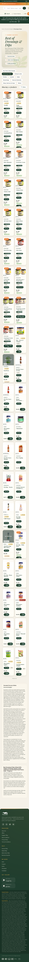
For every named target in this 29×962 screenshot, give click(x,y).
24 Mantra (22, 946)
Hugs (8, 908)
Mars (15, 911)
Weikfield (15, 910)
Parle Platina (11, 923)
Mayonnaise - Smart (7, 429)
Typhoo (22, 918)
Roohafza (17, 938)
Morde (13, 914)
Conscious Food (9, 914)
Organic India (12, 933)
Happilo (3, 934)
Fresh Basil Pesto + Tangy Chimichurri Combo (8, 309)
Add (19, 147)
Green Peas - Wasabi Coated (14, 892)
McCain (10, 942)
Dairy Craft (7, 904)
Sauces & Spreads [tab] (16, 80)
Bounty (21, 930)
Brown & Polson (12, 912)
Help (26, 1)
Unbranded (24, 907)
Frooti (7, 921)
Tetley (20, 910)
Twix (9, 926)
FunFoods (4, 914)
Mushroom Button (12, 898)
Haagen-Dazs (4, 933)
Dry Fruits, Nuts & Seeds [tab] (9, 70)
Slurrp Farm (8, 915)
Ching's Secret (14, 921)
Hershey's (23, 937)
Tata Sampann (11, 934)
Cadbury (19, 934)
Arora (18, 907)
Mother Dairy (7, 910)
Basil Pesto (6, 370)
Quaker (24, 921)
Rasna (16, 945)
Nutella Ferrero (21, 900)
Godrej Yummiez (22, 942)
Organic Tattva (6, 949)
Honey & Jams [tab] (18, 73)
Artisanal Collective (21, 916)
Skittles (18, 919)
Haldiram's (7, 942)
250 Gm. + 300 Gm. (8, 346)
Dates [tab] (18, 77)
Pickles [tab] (5, 77)
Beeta (23, 939)
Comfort (13, 945)
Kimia (18, 922)
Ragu (5, 903)
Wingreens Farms (13, 949)
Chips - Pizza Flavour (23, 893)
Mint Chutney (19, 131)
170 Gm (6, 522)
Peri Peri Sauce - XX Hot (20, 370)
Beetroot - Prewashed (6, 894)
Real (20, 949)
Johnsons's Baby (15, 942)
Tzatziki (6, 105)
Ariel (18, 910)
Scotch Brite (17, 906)
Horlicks (14, 937)
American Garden (15, 908)
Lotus (21, 907)
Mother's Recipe (10, 911)
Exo (10, 939)
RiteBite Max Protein (9, 935)
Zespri (3, 931)
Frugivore (3, 937)
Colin (15, 922)
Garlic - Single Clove (22, 897)
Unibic (5, 918)
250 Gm (18, 169)
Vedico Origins (4, 930)
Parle (17, 911)
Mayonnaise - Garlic (7, 605)
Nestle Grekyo (16, 939)
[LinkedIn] (13, 824)
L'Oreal (15, 918)
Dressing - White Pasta (20, 545)
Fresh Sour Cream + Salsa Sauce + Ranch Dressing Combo (20, 309)
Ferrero (12, 939)
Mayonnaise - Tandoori (19, 605)
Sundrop (10, 921)
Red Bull (10, 951)
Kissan (10, 945)
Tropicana (23, 927)
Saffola (19, 937)
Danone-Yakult (21, 929)
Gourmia (7, 939)
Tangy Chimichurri (19, 106)
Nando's (24, 902)
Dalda (3, 929)
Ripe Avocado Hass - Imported (16, 894)
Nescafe (5, 929)
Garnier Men (15, 943)
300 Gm (6, 112)
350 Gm (18, 432)
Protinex (21, 925)
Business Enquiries (6, 855)
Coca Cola (4, 941)
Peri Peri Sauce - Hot (8, 400)
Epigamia (22, 950)
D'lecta (12, 950)
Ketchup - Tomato (8, 487)
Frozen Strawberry (21, 896)
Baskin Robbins (7, 907)
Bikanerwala (14, 919)
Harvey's (9, 931)
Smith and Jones (12, 904)
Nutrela (16, 929)
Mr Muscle (8, 903)
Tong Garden (11, 922)
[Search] (24, 8)
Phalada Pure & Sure (9, 946)
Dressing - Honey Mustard (8, 576)
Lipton (13, 931)
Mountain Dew (15, 951)
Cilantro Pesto (19, 190)
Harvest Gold (4, 947)
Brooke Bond (21, 935)
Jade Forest (18, 947)
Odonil (3, 908)
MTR (13, 916)
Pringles (13, 947)
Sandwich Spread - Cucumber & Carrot (20, 488)
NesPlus (20, 931)
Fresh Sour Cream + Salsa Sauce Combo (8, 338)
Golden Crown (16, 915)
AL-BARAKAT (21, 933)
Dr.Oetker (7, 937)
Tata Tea (19, 912)
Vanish (14, 935)
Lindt (25, 929)
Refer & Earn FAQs (6, 853)
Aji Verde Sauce (8, 221)
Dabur (10, 900)
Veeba (8, 951)
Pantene (17, 949)
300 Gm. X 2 (20, 287)
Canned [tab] (12, 77)
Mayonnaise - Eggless (7, 664)
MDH (3, 943)
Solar (19, 921)
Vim (26, 919)
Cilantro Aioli (7, 191)
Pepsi (24, 915)
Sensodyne (15, 900)
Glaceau (8, 906)
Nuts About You (18, 914)
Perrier (5, 938)
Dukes (15, 931)
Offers (3, 833)
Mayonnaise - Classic (19, 576)
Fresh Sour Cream (20, 162)
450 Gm (6, 491)
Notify (7, 382)
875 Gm (6, 667)
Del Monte (20, 945)
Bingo (11, 906)
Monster (7, 916)
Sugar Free (17, 933)
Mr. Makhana (9, 902)
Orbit (20, 938)
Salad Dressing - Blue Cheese (8, 547)
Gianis (25, 923)
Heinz (9, 929)
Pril (17, 937)
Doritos (15, 907)
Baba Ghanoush (7, 162)
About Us (4, 831)
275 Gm (18, 491)
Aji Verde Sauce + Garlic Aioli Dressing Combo (20, 280)
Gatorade (3, 950)
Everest (17, 935)
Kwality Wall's (18, 904)
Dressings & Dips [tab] (7, 73)
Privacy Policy (5, 839)
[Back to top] (25, 960)
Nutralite (6, 912)
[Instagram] (6, 824)
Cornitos (3, 935)
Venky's (17, 902)
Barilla (19, 943)
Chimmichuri (19, 428)
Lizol (8, 930)
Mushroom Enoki (5, 897)
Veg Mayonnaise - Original (20, 665)
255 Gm (18, 549)
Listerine (6, 934)
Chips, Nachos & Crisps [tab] (9, 83)
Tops (12, 900)
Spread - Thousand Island (20, 634)
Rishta (8, 933)
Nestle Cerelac (4, 925)
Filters (24, 87)
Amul (7, 950)
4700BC (23, 904)
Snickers (18, 903)
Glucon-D (3, 921)
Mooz (15, 903)
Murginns (12, 907)
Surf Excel (7, 941)
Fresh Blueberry (14, 896)
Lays (6, 927)
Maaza (3, 910)
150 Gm (6, 376)
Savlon (3, 922)
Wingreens (19, 923)
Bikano (22, 912)
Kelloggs (22, 934)
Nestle (10, 916)
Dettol (13, 929)
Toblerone (10, 919)
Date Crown (9, 938)
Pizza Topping (19, 457)
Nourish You (16, 930)
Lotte (24, 931)
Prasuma (11, 937)
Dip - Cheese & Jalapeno (19, 341)
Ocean (15, 923)
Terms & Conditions (6, 842)
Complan (15, 925)
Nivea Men (6, 945)
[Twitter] (10, 824)
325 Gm (18, 462)
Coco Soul (18, 946)
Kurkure (13, 938)
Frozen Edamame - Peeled (13, 897)
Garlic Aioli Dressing (6, 280)
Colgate (21, 941)
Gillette (25, 925)
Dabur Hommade (17, 950)
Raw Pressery (22, 919)
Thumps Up (17, 941)
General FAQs (5, 848)
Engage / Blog (5, 835)
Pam (25, 950)
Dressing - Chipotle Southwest (18, 517)
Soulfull (11, 910)
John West (13, 926)
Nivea (6, 902)
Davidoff (14, 902)
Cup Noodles (24, 945)
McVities (24, 930)
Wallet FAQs (4, 851)
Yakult (11, 908)
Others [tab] (19, 83)
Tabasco (23, 949)
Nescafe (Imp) (10, 925)
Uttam (14, 906)
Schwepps (4, 923)
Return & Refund (5, 837)
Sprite (9, 950)
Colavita (5, 911)
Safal (22, 911)
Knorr (15, 927)
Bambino (21, 922)
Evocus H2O (12, 930)
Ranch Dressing (7, 250)
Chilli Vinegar (7, 518)
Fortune (21, 921)
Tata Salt (20, 902)
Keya (3, 903)
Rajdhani (15, 916)
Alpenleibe (19, 927)
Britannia (22, 903)
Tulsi (4, 904)
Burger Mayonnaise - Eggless (19, 400)
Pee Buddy (12, 927)
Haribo (16, 934)
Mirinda (22, 923)
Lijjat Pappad (12, 941)
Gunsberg (12, 903)
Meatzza (21, 915)
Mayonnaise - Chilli (7, 634)
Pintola (14, 946)
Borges (5, 906)
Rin (2, 926)
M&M (20, 951)
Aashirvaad (7, 922)
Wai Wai (18, 925)
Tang (24, 922)
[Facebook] (3, 824)
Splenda (19, 918)
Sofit (11, 929)
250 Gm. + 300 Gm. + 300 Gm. (20, 317)
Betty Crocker (5, 926)
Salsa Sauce (19, 250)
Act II (21, 926)
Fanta (6, 908)
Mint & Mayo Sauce (19, 221)
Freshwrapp (4, 951)
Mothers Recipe (22, 908)
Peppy (19, 926)
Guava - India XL (8, 896)
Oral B (5, 943)
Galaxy (16, 912)
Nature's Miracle (10, 943)
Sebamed (3, 916)
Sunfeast (3, 946)
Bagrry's (6, 931)
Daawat (19, 911)
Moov (3, 938)
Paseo (13, 918)
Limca (16, 926)
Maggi (6, 919)
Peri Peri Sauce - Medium (8, 458)
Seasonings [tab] (6, 80)
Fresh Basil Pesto (8, 133)
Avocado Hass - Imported (20, 898)
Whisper (12, 915)
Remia (7, 923)
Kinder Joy (22, 906)
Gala (18, 931)
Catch (21, 939)
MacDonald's (9, 918)
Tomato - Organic (5, 898)
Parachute (22, 947)
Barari (8, 927)
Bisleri (26, 939)
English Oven (9, 947)
